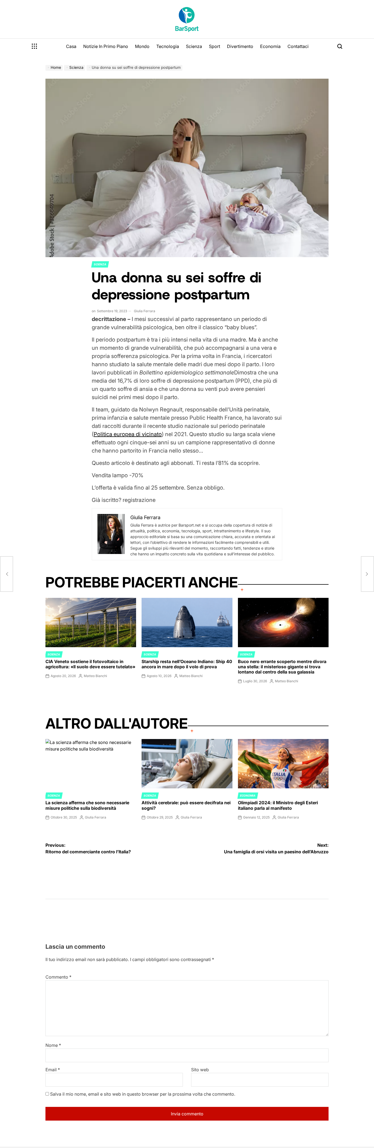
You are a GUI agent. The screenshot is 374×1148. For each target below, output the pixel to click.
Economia (270, 46)
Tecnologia (167, 46)
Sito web (200, 1069)
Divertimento (240, 46)
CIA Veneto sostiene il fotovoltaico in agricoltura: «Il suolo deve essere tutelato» (90, 664)
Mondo (142, 46)
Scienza (194, 46)
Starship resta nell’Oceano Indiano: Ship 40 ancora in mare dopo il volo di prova (187, 664)
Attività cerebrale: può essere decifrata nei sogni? (186, 805)
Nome (53, 1045)
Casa (71, 46)
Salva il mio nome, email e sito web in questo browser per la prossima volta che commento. (142, 1094)
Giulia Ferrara (144, 311)
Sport (214, 46)
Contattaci (298, 46)
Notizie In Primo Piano (105, 46)
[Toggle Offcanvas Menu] (34, 46)
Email (52, 1069)
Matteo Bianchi (95, 676)
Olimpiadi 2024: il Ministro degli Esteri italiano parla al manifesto (278, 805)
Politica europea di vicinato (128, 434)
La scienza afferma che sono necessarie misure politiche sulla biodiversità (87, 805)
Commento (58, 977)
